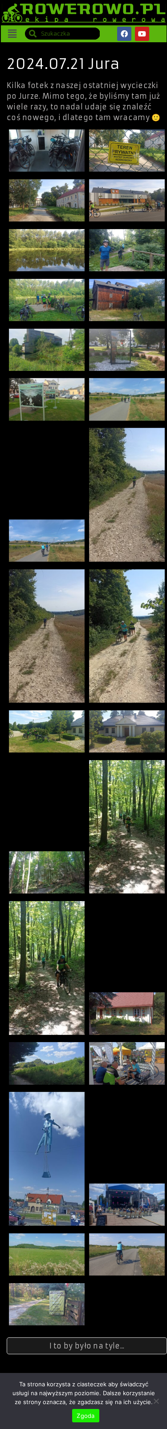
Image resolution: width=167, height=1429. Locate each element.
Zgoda (85, 1415)
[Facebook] (124, 34)
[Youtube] (142, 34)
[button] (12, 33)
